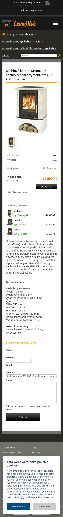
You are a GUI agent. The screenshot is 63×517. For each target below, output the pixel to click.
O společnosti (8, 447)
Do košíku (46, 186)
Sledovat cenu (19, 192)
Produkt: (10, 372)
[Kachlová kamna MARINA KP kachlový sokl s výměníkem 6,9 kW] (31, 110)
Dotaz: (9, 380)
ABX (38, 41)
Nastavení (44, 506)
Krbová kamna (26, 34)
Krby (12, 34)
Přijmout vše (18, 506)
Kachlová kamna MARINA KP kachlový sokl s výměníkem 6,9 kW (29, 49)
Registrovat (36, 10)
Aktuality (35, 452)
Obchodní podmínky (11, 452)
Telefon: (10, 357)
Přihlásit (25, 10)
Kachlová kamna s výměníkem (16, 41)
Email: (9, 365)
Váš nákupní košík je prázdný (27, 2)
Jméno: (9, 349)
